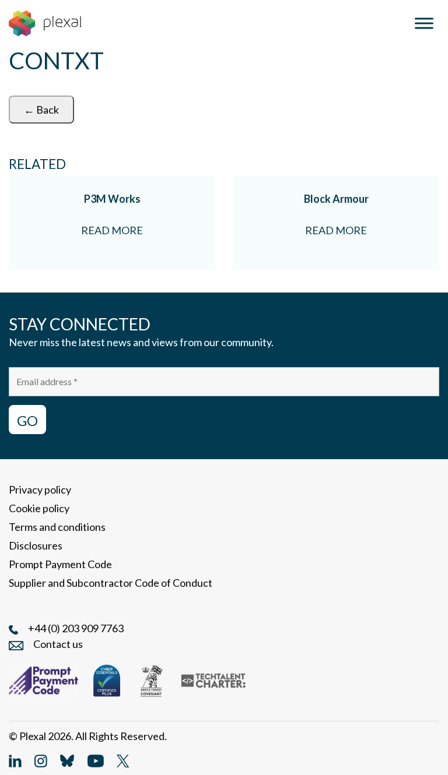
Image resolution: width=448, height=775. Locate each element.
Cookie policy (39, 508)
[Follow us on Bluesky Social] (67, 759)
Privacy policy (40, 489)
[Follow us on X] (123, 759)
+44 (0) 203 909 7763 (76, 628)
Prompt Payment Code (60, 564)
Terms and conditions (57, 526)
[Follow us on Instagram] (40, 759)
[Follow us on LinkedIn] (15, 759)
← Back (41, 109)
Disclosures (35, 545)
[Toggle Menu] (424, 23)
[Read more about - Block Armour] (336, 222)
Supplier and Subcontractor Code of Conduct (110, 582)
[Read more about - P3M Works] (112, 222)
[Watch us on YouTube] (96, 759)
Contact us (58, 643)
